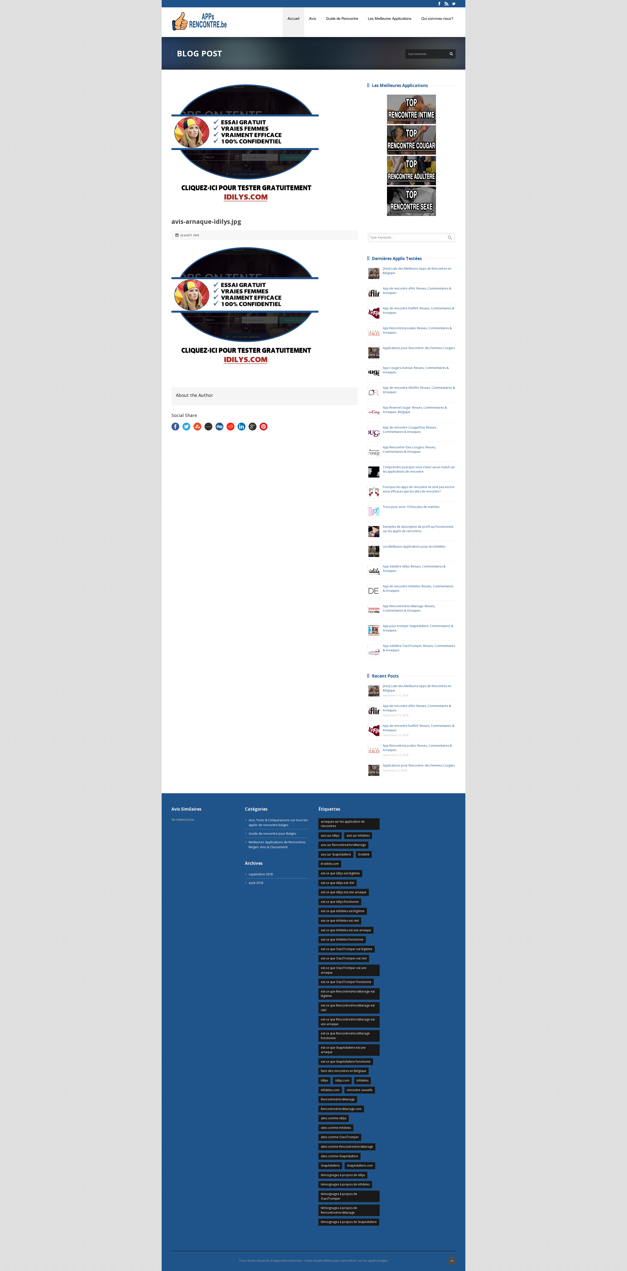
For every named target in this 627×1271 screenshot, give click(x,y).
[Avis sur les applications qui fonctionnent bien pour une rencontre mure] (411, 140)
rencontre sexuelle (360, 1090)
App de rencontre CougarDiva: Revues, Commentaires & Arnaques (410, 429)
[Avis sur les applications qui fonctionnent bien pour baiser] (411, 201)
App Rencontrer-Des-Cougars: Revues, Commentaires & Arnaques (409, 449)
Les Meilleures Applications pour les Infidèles (414, 546)
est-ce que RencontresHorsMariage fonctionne (345, 1035)
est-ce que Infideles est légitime (342, 911)
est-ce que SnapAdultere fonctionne (346, 1061)
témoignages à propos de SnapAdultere (349, 1222)
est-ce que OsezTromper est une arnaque (343, 970)
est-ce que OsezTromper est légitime (346, 949)
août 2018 (256, 883)
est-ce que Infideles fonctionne (342, 939)
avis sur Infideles (358, 835)
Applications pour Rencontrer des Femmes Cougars (419, 348)
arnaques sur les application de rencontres (343, 823)
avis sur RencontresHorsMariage (343, 845)
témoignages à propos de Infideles (345, 1184)
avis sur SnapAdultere (336, 854)
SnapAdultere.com (360, 1165)
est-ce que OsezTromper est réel (344, 958)
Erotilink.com (330, 864)
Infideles (362, 1080)
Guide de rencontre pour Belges (272, 833)
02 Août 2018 (189, 235)
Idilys (324, 1080)
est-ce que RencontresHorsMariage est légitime (348, 993)
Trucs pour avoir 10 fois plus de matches (411, 507)
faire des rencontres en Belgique (343, 1071)
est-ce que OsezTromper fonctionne (346, 982)
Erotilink (363, 854)
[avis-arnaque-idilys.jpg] (264, 146)
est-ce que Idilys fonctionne (340, 902)
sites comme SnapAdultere (339, 1156)
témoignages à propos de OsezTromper (339, 1196)
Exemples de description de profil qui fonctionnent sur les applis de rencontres (418, 529)
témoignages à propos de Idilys (343, 1175)
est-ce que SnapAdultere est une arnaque (343, 1049)
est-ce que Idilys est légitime (340, 873)
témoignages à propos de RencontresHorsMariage (339, 1210)
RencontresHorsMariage (338, 1099)
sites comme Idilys (333, 1118)
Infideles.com (330, 1090)
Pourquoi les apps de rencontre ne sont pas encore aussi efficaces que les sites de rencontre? (419, 489)
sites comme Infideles (336, 1128)
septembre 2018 (261, 874)
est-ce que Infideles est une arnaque (346, 930)
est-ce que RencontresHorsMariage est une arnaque (348, 1021)
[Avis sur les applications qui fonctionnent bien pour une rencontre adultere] (411, 170)
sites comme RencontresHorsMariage (347, 1147)
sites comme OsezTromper (340, 1137)
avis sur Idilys (330, 835)
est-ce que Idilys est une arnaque (343, 892)
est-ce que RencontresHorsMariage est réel (348, 1007)
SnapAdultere (330, 1165)
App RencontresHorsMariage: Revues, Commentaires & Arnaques (409, 608)
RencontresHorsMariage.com (341, 1109)
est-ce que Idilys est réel (337, 883)
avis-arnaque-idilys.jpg (206, 221)
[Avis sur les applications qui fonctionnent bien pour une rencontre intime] (411, 109)
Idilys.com (342, 1080)
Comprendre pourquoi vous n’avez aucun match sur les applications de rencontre (419, 469)
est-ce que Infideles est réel (340, 921)
